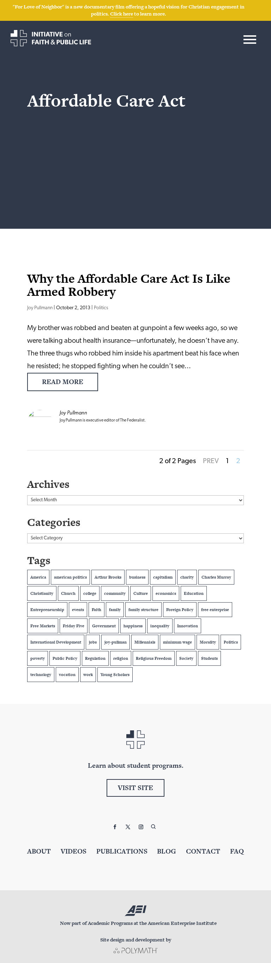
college (89, 593)
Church (68, 593)
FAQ (237, 851)
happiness (133, 626)
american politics (70, 577)
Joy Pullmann (40, 308)
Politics (101, 308)
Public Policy (65, 658)
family (115, 609)
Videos (73, 851)
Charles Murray (216, 577)
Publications (121, 851)
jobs (93, 642)
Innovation (187, 626)
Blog (166, 851)
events (78, 609)
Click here (121, 13)
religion (120, 658)
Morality (208, 642)
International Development (55, 642)
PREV (211, 461)
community (115, 593)
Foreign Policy (179, 609)
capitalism (163, 577)
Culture (140, 593)
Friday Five (73, 626)
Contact (203, 851)
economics (166, 593)
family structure (143, 609)
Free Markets (42, 626)
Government (104, 626)
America (38, 577)
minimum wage (177, 642)
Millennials (144, 642)
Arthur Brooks (108, 577)
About (39, 851)
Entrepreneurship (47, 609)
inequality (159, 626)
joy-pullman (115, 642)
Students (209, 658)
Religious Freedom (153, 658)
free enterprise (215, 609)
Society (186, 658)
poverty (37, 658)
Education (194, 593)
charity (187, 577)
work (88, 674)
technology (40, 674)
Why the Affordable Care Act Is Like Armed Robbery (128, 285)
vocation (67, 674)
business (137, 577)
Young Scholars (115, 674)
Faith (96, 609)
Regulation (95, 658)
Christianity (41, 593)
